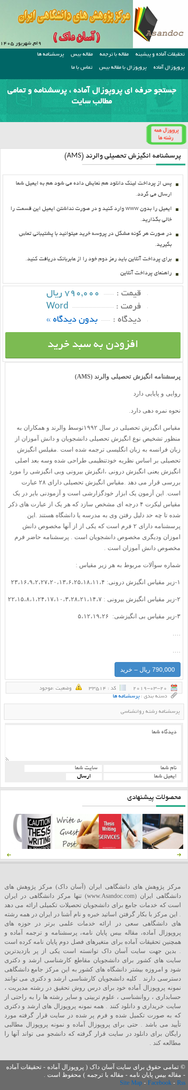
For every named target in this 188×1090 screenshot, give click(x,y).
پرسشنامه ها (50, 54)
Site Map (132, 1082)
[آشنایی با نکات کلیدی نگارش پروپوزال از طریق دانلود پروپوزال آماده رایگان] (76, 847)
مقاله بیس (82, 54)
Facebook (160, 1082)
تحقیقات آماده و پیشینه (160, 54)
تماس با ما (81, 67)
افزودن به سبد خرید (93, 345)
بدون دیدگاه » (71, 320)
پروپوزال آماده (169, 67)
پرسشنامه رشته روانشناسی (150, 712)
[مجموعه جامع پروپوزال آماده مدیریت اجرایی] (164, 847)
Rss (181, 1082)
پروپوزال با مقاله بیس (122, 67)
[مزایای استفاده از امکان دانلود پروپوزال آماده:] (33, 847)
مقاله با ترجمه (114, 54)
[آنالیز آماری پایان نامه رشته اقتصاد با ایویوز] (121, 847)
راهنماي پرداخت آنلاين (146, 273)
